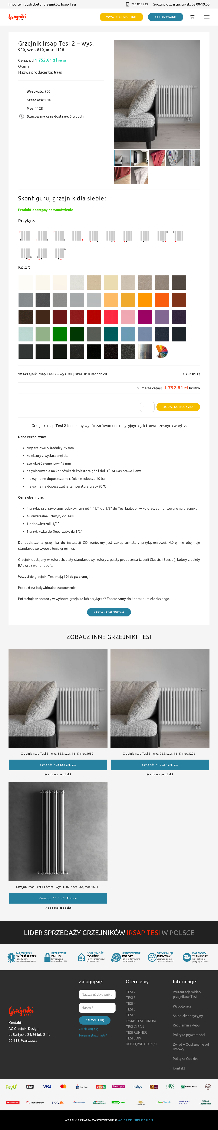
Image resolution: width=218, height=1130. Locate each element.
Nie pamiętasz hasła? (93, 1035)
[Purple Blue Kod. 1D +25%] (178, 317)
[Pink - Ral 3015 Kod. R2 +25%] (127, 317)
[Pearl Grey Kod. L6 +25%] (59, 300)
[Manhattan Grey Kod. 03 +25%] (93, 300)
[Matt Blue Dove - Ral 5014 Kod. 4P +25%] (144, 335)
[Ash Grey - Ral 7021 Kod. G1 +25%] (25, 352)
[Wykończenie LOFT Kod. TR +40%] (144, 352)
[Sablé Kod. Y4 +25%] (127, 283)
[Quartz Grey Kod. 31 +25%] (110, 352)
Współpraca (182, 1006)
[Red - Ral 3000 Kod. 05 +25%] (93, 317)
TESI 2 (131, 992)
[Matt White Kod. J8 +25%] (59, 283)
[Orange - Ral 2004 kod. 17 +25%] (161, 300)
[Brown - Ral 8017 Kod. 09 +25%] (42, 317)
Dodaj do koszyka (178, 407)
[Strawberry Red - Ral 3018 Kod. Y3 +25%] (110, 317)
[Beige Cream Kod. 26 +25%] (110, 300)
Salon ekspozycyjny (188, 1016)
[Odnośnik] (17, 17)
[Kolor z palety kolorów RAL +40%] (161, 352)
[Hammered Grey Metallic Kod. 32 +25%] (127, 352)
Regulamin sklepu (186, 1025)
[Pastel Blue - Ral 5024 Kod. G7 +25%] (127, 335)
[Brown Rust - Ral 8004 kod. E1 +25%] (178, 300)
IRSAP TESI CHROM (141, 1021)
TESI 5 (131, 1009)
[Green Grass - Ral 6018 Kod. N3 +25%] (59, 335)
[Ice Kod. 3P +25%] (25, 335)
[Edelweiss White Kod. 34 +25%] (42, 283)
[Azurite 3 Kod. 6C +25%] (161, 335)
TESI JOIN (133, 1038)
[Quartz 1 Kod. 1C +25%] (93, 283)
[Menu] (207, 17)
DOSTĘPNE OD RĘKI (141, 1044)
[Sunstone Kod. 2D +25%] (161, 283)
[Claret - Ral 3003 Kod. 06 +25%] (59, 317)
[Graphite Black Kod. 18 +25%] (76, 352)
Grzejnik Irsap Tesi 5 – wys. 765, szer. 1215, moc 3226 (159, 753)
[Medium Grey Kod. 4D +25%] (42, 300)
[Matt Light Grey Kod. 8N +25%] (76, 300)
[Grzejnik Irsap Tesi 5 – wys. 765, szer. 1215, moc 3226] (159, 652)
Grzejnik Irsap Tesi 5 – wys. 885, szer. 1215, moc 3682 (57, 753)
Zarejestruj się (88, 1029)
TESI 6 (131, 1015)
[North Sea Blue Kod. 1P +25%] (110, 335)
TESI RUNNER (136, 1032)
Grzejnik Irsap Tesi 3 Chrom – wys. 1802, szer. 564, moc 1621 (57, 887)
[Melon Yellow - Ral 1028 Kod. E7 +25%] (144, 300)
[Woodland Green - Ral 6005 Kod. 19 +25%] (76, 335)
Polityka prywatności (189, 1035)
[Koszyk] (192, 17)
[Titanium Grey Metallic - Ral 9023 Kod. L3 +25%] (25, 300)
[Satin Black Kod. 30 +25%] (93, 352)
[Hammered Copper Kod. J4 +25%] (25, 317)
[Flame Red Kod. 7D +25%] (76, 317)
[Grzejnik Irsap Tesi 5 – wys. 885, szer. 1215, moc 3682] (58, 652)
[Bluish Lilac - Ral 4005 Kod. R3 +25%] (161, 317)
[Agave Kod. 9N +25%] (93, 335)
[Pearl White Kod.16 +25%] (76, 283)
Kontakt (179, 1068)
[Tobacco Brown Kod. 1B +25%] (178, 283)
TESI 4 (131, 1003)
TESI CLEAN (135, 1027)
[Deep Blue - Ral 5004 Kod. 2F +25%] (178, 335)
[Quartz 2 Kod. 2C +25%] (144, 283)
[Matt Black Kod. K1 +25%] (59, 352)
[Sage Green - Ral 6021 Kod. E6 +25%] (42, 335)
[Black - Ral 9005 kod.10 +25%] (42, 352)
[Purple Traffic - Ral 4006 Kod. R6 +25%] (144, 317)
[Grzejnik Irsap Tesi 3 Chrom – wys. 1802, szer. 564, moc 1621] (58, 785)
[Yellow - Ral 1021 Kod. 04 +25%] (127, 300)
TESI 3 (131, 998)
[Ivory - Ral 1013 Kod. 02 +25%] (110, 283)
